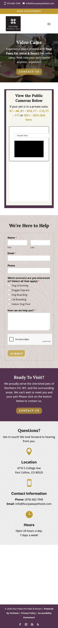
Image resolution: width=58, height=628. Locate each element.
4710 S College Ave (29, 468)
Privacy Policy (28, 613)
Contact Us (29, 71)
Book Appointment (29, 11)
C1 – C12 (38, 111)
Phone (11, 265)
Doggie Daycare (20, 290)
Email (12, 253)
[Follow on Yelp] (38, 624)
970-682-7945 (13, 3)
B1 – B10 (26, 111)
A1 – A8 (14, 111)
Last (32, 247)
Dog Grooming (20, 285)
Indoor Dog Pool (21, 304)
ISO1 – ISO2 (31, 115)
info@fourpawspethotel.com (40, 3)
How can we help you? (22, 310)
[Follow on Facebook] (20, 624)
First (9, 247)
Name (12, 237)
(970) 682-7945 (34, 499)
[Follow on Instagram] (26, 624)
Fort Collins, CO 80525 (29, 472)
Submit (16, 353)
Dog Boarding (19, 294)
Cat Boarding (19, 299)
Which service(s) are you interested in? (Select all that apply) (29, 279)
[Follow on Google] (32, 624)
